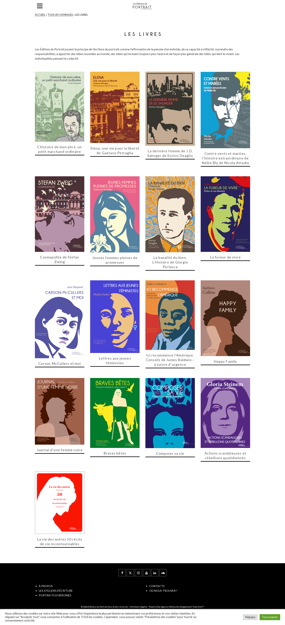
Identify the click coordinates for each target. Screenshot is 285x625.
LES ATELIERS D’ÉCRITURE (56, 590)
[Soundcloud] (163, 572)
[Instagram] (138, 572)
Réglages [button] (250, 617)
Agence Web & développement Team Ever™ (182, 606)
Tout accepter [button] (270, 617)
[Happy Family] (225, 318)
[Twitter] (130, 572)
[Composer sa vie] (170, 413)
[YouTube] (146, 572)
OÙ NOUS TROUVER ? (163, 590)
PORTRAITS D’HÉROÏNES (55, 595)
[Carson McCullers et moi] (59, 319)
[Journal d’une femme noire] (59, 411)
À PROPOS (46, 586)
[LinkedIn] (154, 572)
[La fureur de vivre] (225, 214)
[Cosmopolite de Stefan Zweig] (59, 214)
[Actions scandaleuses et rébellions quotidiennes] (225, 413)
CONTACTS (157, 586)
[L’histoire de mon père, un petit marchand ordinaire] (59, 107)
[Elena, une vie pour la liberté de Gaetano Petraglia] (115, 107)
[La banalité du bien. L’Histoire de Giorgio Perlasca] (170, 214)
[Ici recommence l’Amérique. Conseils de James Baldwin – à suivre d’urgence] (170, 315)
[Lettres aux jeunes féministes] (115, 316)
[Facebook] (122, 572)
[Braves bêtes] (115, 413)
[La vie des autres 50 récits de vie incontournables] (59, 502)
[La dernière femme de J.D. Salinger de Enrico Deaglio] (170, 109)
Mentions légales (138, 606)
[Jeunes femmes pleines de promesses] (115, 214)
